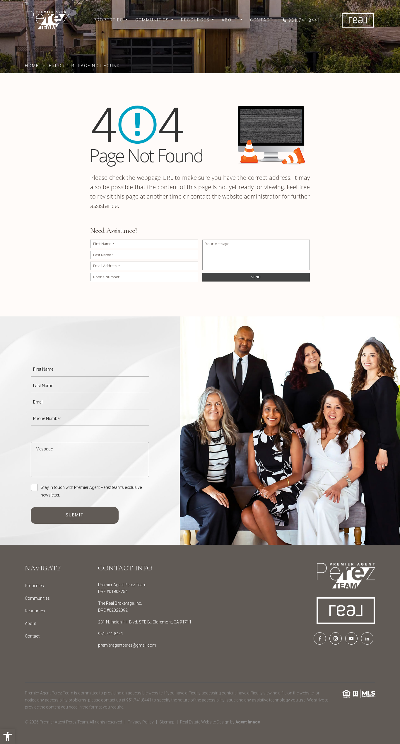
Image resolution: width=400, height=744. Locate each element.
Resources (195, 20)
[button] (7, 736)
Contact (261, 20)
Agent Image (247, 722)
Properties (108, 20)
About (230, 20)
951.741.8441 (110, 633)
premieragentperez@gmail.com (127, 645)
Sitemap (167, 722)
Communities (152, 20)
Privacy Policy (141, 722)
